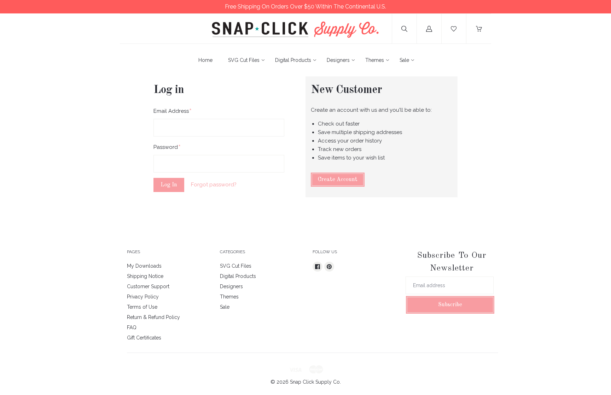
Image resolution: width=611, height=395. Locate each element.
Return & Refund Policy (153, 317)
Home (205, 60)
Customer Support (148, 286)
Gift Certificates (144, 338)
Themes (374, 60)
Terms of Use (142, 307)
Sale (404, 60)
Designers (338, 60)
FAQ (131, 327)
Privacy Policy (143, 297)
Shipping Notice (145, 276)
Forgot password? (214, 184)
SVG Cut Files (244, 60)
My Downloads (144, 266)
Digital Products (293, 60)
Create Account (337, 179)
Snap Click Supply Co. (315, 382)
